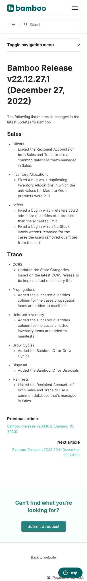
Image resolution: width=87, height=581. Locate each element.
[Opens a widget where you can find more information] (70, 573)
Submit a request (44, 526)
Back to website (43, 557)
